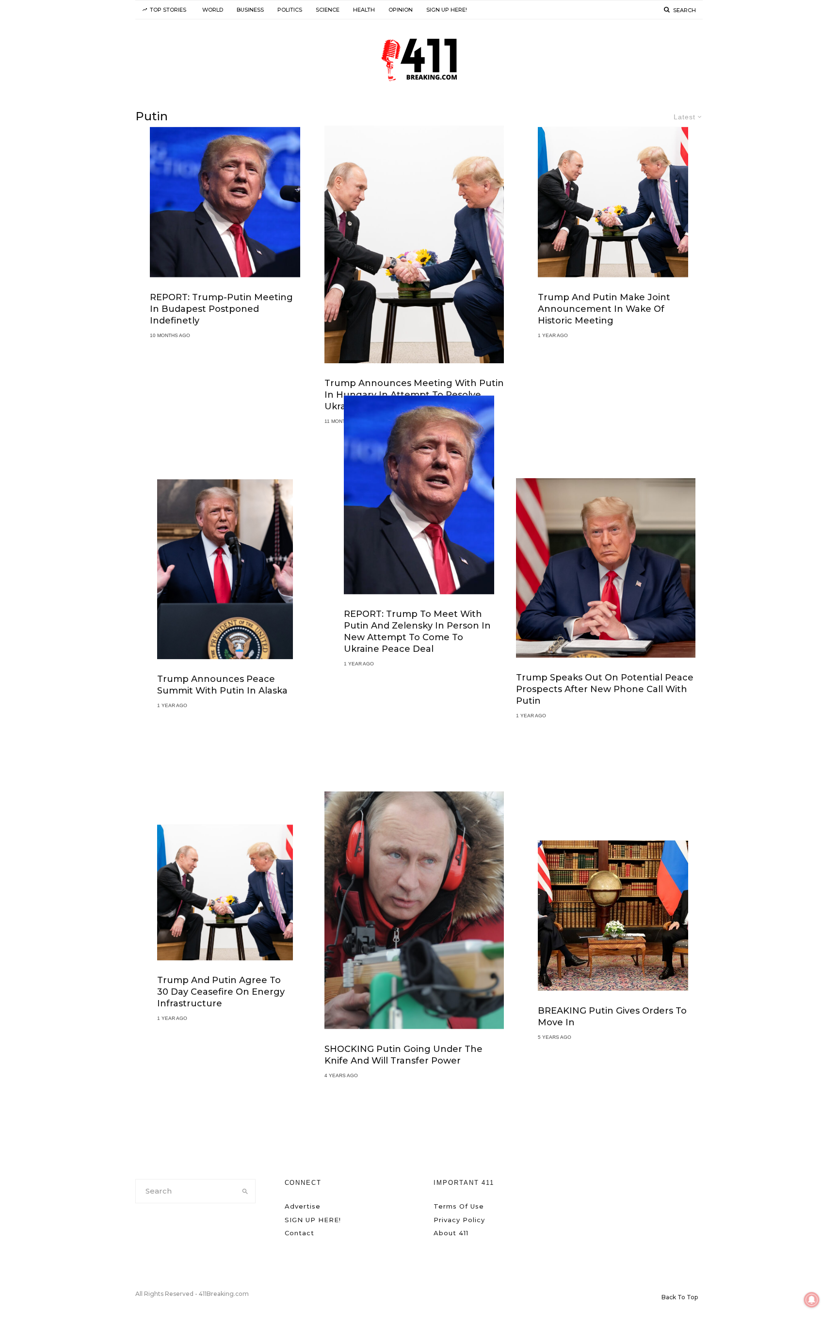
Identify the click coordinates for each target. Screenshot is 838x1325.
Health (364, 9)
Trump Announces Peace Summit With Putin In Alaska (222, 685)
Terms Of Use (459, 1206)
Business (250, 9)
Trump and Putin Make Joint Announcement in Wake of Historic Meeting (604, 309)
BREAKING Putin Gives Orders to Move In (612, 1016)
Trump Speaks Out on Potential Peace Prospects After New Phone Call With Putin (604, 689)
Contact (299, 1233)
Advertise (303, 1206)
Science (327, 9)
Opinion (400, 9)
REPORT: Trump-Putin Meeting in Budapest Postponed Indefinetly (221, 309)
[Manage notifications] (812, 1300)
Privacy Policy (459, 1220)
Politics (289, 9)
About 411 (451, 1233)
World (212, 9)
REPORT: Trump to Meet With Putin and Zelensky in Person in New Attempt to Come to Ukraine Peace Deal (417, 632)
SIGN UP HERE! (446, 9)
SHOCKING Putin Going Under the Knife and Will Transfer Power (403, 1054)
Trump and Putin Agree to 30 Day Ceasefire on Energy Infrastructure (221, 992)
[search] (245, 1191)
